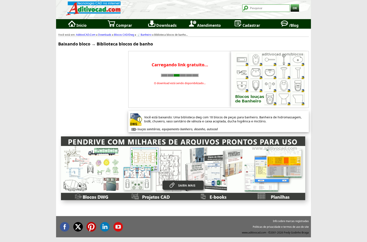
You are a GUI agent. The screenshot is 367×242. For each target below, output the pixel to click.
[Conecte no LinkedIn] (104, 226)
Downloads (165, 25)
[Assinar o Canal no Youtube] (118, 226)
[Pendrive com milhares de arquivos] (183, 198)
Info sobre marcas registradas (291, 221)
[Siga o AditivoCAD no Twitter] (78, 226)
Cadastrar (251, 25)
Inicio (81, 25)
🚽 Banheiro (144, 35)
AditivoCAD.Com (85, 35)
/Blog (293, 25)
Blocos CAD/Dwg (124, 35)
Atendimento (208, 25)
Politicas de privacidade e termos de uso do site (281, 227)
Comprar (123, 25)
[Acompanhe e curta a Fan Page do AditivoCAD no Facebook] (64, 226)
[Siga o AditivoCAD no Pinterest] (91, 226)
